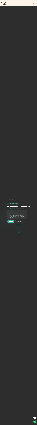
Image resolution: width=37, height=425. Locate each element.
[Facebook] (24, 1)
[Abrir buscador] (34, 3)
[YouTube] (28, 1)
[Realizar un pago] (34, 418)
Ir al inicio (11, 221)
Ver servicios (18, 221)
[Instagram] (22, 1)
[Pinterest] (30, 1)
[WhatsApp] (26, 1)
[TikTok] (35, 1)
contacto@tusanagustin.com (14, 216)
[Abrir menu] (35, 3)
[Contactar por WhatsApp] (34, 422)
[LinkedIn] (33, 1)
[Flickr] (31, 1)
